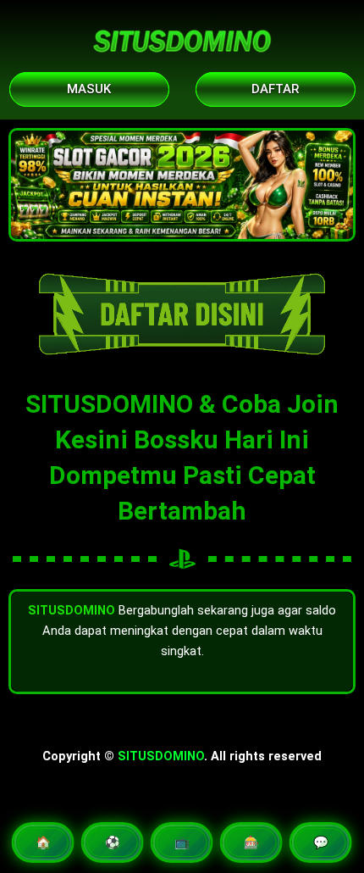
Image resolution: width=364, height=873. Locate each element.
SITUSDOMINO (161, 756)
